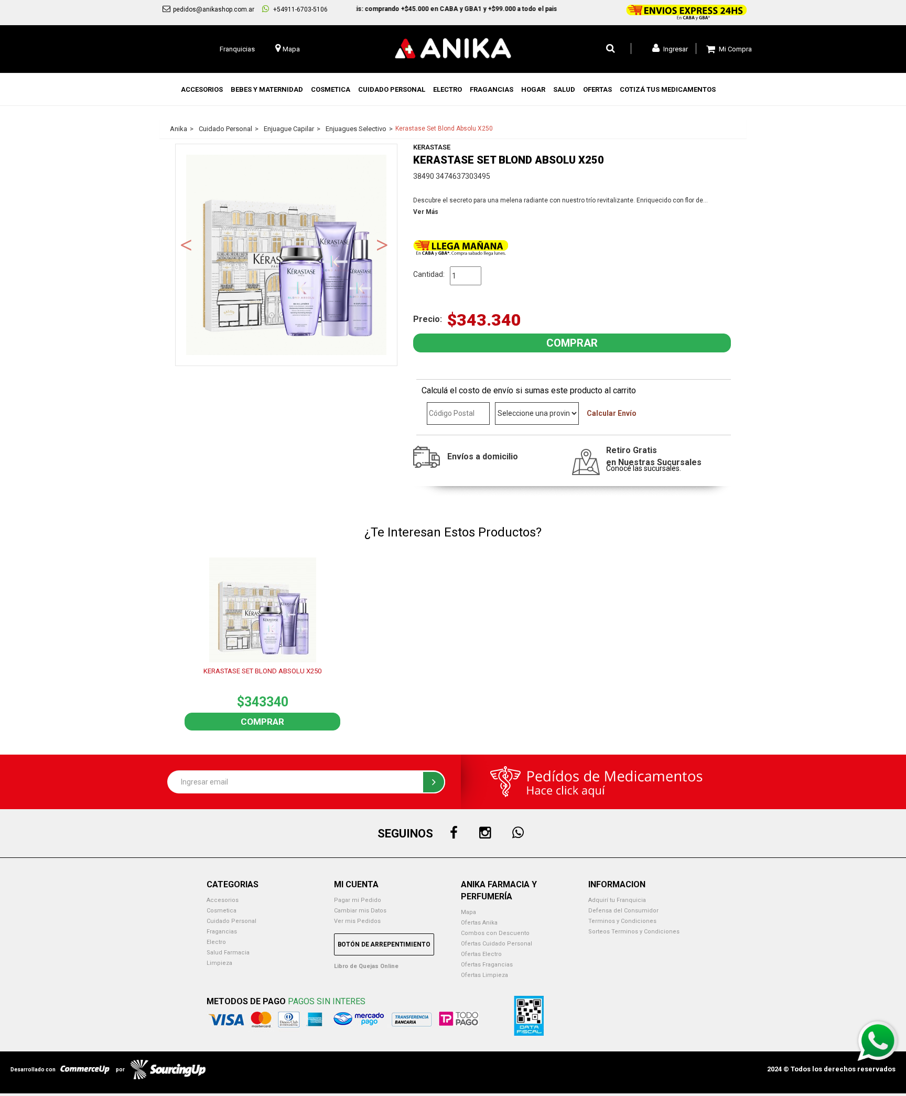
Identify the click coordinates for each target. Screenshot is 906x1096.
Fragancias (222, 931)
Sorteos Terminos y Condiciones (634, 931)
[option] (286, 255)
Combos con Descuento (495, 933)
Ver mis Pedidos (357, 921)
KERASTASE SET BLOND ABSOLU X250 (262, 671)
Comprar (262, 721)
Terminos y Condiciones (622, 921)
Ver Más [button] (425, 212)
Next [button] (382, 243)
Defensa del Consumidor (623, 910)
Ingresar (675, 49)
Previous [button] (186, 243)
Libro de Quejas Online (366, 966)
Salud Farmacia (228, 952)
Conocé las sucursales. (643, 468)
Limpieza (219, 963)
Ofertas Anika (479, 922)
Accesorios (223, 900)
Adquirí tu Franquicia (617, 900)
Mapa (468, 912)
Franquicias (237, 49)
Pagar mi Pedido (357, 900)
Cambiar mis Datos (360, 910)
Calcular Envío (612, 413)
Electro (216, 942)
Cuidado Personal (231, 921)
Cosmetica (221, 910)
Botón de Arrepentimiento (384, 944)
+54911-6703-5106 (300, 9)
